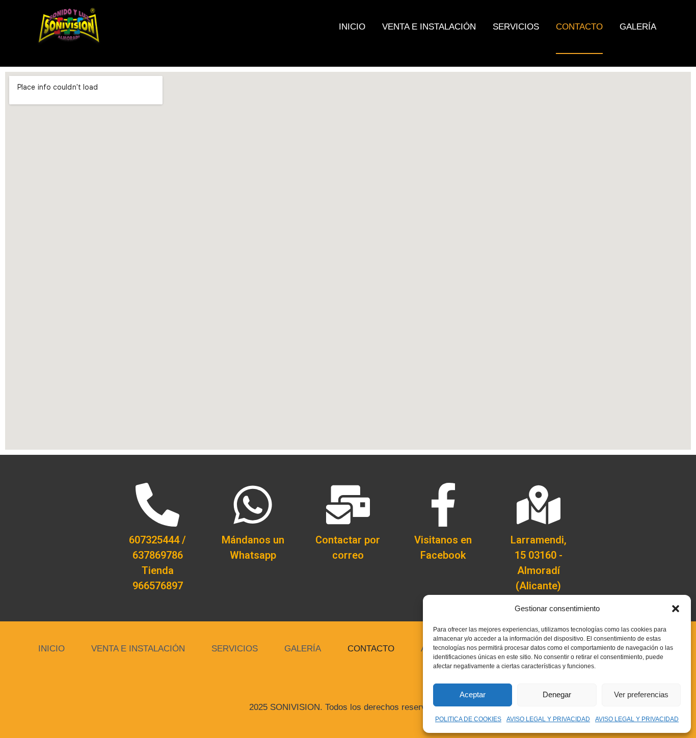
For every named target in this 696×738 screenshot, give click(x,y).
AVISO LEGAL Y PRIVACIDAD (548, 719)
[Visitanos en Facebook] (443, 505)
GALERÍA (638, 27)
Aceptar (473, 694)
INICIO (352, 27)
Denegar (557, 694)
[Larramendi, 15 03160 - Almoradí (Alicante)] (538, 505)
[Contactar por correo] (348, 505)
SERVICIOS (516, 27)
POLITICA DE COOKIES (468, 719)
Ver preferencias (641, 694)
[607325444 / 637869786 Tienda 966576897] (157, 505)
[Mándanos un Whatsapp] (253, 505)
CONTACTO (579, 27)
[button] (676, 609)
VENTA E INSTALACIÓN (429, 27)
